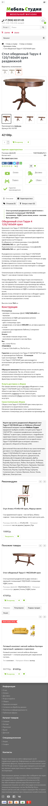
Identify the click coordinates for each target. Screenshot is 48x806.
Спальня (6, 721)
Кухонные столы (9, 46)
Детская (6, 733)
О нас (5, 690)
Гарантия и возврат (10, 704)
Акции (16, 32)
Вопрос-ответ (28, 203)
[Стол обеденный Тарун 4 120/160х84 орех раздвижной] (6, 119)
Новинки (6, 608)
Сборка (6, 701)
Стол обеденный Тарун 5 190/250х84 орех (22, 573)
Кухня (5, 730)
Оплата (5, 693)
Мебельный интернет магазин (21, 427)
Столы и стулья (11, 44)
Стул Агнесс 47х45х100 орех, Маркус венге (22, 509)
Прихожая (7, 727)
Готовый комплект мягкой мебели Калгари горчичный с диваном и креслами (23, 647)
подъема (15, 393)
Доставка (6, 696)
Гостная (6, 724)
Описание (9, 198)
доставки (25, 386)
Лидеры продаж (34, 608)
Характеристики (26, 198)
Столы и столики (25, 44)
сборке (19, 396)
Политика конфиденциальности (15, 710)
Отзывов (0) (11, 203)
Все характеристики (10, 158)
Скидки (7, 32)
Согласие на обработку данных (14, 707)
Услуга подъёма (9, 699)
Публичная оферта (10, 713)
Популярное (19, 608)
